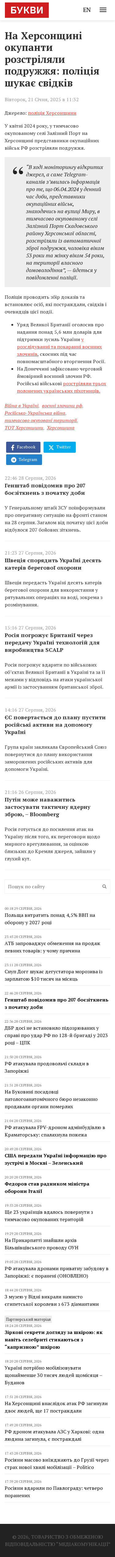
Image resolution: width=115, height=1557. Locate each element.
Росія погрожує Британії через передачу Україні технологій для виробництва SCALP (52, 642)
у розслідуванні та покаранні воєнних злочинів (59, 346)
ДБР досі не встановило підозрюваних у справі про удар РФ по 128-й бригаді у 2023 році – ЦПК (56, 1035)
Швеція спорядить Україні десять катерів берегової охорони (53, 563)
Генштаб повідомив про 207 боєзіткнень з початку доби (45, 489)
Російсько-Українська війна (35, 412)
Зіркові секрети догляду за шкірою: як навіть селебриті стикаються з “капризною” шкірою (53, 1339)
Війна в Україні (21, 405)
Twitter (63, 447)
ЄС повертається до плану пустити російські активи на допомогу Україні (55, 724)
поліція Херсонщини (52, 113)
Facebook (26, 447)
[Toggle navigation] (103, 9)
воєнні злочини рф (62, 405)
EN (87, 10)
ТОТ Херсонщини (24, 427)
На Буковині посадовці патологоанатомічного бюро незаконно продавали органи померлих (51, 1099)
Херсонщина (61, 427)
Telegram (27, 459)
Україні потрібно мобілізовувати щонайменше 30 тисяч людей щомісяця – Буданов (53, 1375)
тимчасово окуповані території (41, 420)
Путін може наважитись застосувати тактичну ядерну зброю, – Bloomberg (47, 807)
